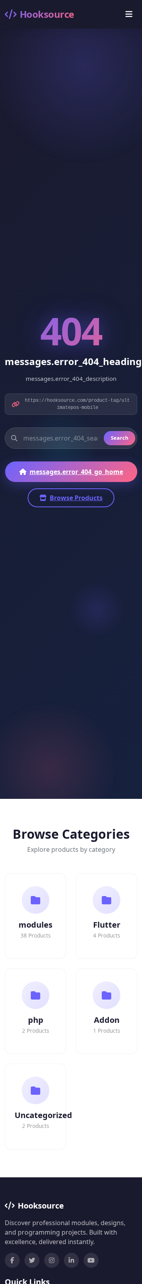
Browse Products (76, 497)
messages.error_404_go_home (76, 471)
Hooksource (47, 14)
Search (119, 437)
